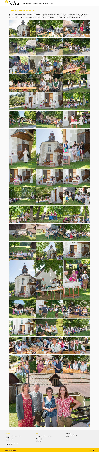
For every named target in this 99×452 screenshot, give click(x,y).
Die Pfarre (45, 3)
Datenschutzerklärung (71, 435)
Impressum (69, 433)
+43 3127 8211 (9, 444)
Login (67, 436)
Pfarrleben (28, 3)
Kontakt (51, 3)
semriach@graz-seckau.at (12, 443)
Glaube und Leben (37, 3)
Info (24, 3)
